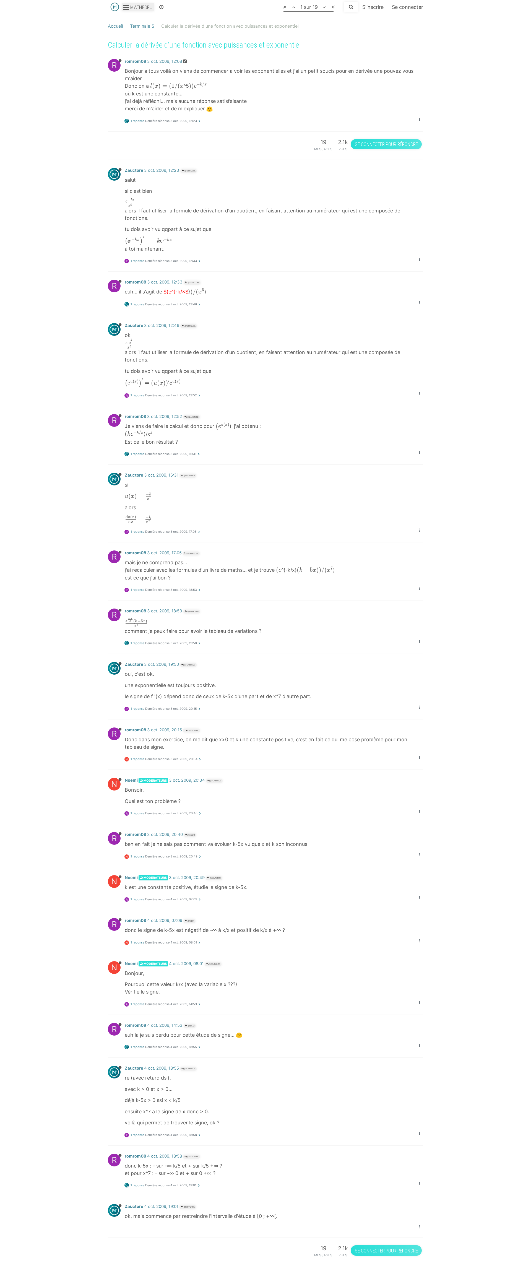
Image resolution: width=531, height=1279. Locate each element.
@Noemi (191, 835)
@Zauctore (193, 282)
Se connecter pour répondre (386, 144)
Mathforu (140, 7)
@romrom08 (190, 171)
